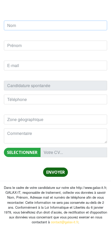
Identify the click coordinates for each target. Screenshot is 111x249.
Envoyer (55, 172)
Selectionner (22, 152)
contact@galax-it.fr (64, 221)
